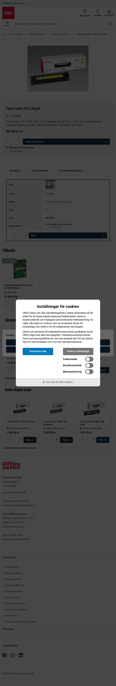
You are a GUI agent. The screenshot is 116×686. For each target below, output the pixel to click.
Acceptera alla (37, 351)
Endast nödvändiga (78, 351)
